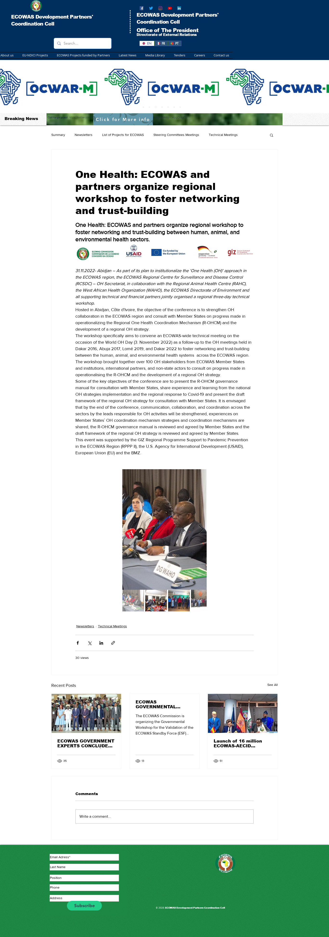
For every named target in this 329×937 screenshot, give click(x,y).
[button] (82, 55)
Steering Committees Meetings (176, 135)
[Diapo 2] (149, 107)
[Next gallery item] (201, 529)
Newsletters (83, 135)
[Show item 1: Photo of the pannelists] (133, 600)
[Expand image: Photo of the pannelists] (164, 529)
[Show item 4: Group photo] (202, 600)
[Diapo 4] (162, 107)
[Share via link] (113, 643)
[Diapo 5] (180, 107)
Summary (58, 135)
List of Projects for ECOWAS (123, 135)
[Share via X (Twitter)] (89, 643)
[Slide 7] (174, 107)
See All (272, 685)
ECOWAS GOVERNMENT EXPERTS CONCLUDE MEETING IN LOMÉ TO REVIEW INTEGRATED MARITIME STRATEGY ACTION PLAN (85, 743)
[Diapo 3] (155, 107)
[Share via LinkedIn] (101, 643)
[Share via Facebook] (77, 643)
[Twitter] (151, 8)
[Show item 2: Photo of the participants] (156, 600)
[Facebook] (142, 8)
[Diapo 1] (143, 107)
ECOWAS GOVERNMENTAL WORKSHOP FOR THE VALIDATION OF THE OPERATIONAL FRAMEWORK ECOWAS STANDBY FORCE (163, 704)
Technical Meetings (223, 135)
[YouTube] (170, 8)
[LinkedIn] (179, 8)
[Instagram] (160, 8)
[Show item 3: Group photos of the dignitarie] (179, 600)
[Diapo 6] (168, 107)
